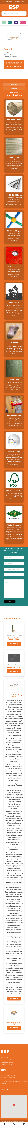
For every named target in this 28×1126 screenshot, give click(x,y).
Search (14, 1124)
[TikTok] (12, 1089)
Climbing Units (8, 56)
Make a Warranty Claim (7, 1064)
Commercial (23, 23)
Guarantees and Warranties (8, 1060)
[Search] (23, 13)
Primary (10, 23)
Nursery (4, 23)
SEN (16, 23)
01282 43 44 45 (18, 3)
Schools (14, 56)
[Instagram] (4, 1089)
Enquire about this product (14, 64)
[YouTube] (7, 1089)
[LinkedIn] (2, 1089)
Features (14, 88)
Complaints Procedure (7, 1062)
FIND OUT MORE (14, 643)
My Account (4, 1124)
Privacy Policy (4, 1057)
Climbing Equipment (15, 54)
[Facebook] (10, 1089)
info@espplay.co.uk (9, 1077)
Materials (14, 84)
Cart (21, 1123)
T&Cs (2, 1055)
